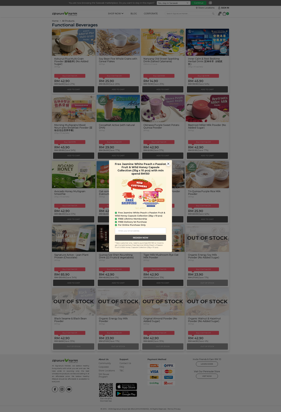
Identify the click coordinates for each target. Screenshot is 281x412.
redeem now (140, 237)
